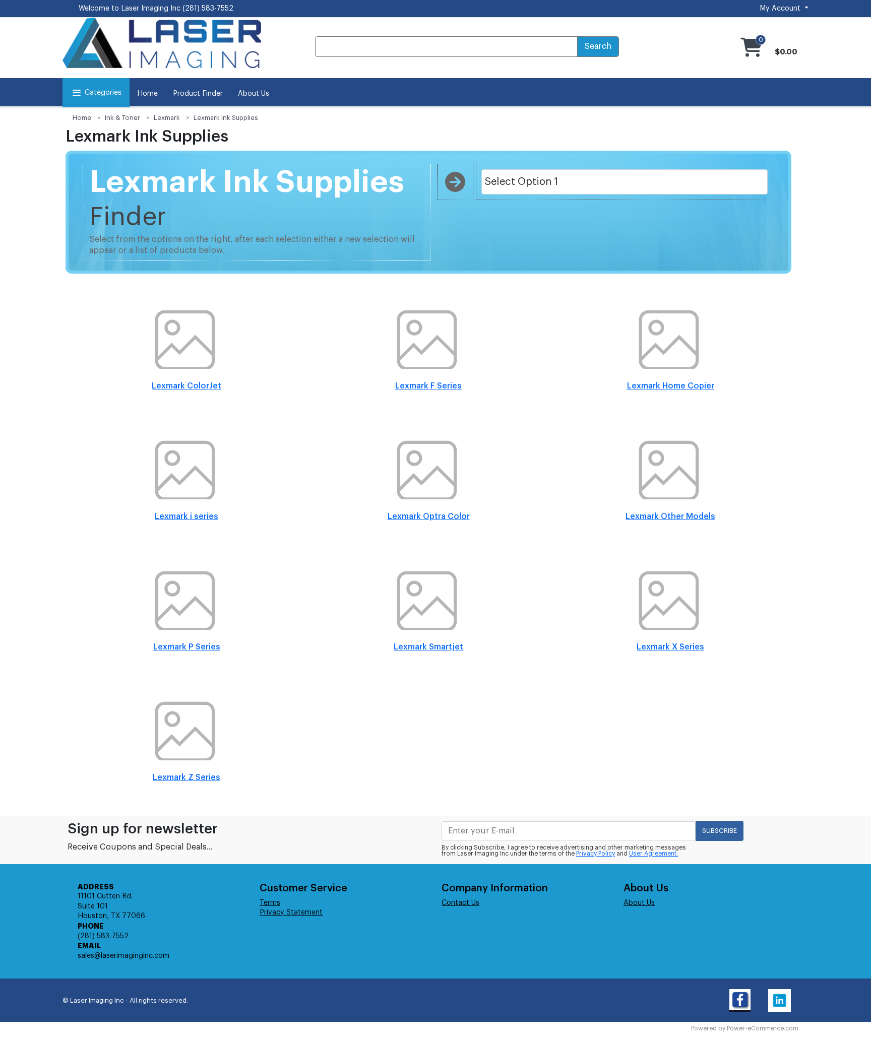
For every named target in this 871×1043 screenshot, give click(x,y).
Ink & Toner (122, 117)
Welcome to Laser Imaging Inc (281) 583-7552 (156, 8)
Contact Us (460, 902)
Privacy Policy (595, 854)
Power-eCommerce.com (762, 1028)
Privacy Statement (291, 912)
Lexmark (167, 117)
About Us (253, 93)
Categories (103, 92)
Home (147, 93)
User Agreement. (653, 854)
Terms (270, 902)
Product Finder (198, 93)
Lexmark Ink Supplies (226, 117)
